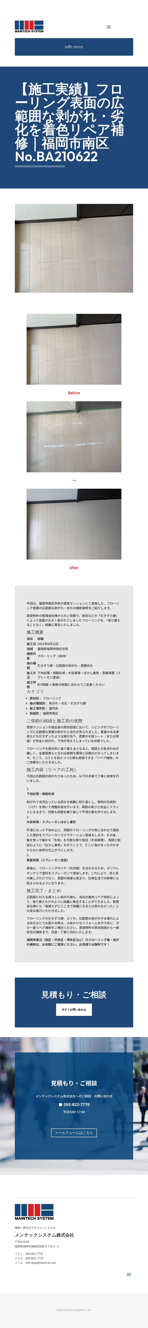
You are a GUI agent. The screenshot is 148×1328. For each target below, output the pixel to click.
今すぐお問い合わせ (74, 1009)
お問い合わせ (74, 47)
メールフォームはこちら (74, 1133)
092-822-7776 (77, 1104)
